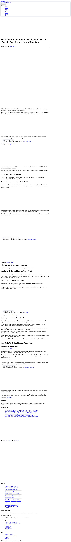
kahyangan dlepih (10, 262)
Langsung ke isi (4, 1)
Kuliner (6, 9)
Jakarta (6, 13)
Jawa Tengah (9, 440)
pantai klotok (9, 397)
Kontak (6, 537)
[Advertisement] (25, 27)
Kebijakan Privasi (9, 534)
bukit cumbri (9, 348)
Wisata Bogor (8, 526)
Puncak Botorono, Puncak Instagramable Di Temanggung (12, 492)
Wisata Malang (8, 528)
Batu (6, 15)
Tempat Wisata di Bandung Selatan (12, 523)
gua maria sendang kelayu (12, 314)
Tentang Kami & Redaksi (10, 536)
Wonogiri (17, 440)
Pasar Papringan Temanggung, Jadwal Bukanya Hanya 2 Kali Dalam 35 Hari (11, 506)
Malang (6, 10)
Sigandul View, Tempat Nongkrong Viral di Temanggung (13, 496)
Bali (6, 11)
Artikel (6, 6)
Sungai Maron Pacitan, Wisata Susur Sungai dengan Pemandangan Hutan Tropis (13, 501)
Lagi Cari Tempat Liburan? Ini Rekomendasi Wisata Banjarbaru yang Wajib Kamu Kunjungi (12, 488)
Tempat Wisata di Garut (10, 525)
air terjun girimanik (10, 144)
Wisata (6, 8)
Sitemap (7, 538)
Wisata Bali (7, 530)
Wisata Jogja (7, 527)
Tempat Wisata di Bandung (11, 522)
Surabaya (7, 14)
